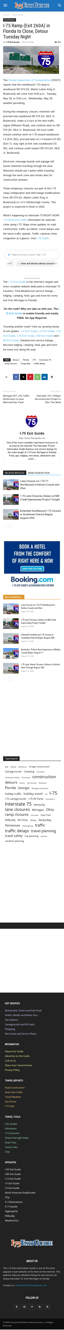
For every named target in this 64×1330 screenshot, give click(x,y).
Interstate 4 (50, 799)
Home (6, 14)
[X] (23, 377)
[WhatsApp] (37, 377)
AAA (6, 767)
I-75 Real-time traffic (15, 219)
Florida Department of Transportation (29, 80)
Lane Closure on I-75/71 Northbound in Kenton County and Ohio (39, 484)
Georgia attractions (40, 788)
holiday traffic (13, 793)
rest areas (34, 815)
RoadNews (17, 14)
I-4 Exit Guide (29, 331)
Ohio (50, 809)
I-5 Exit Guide (47, 331)
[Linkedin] (44, 377)
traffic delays (39, 363)
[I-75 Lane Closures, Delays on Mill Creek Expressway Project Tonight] (11, 499)
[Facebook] (16, 377)
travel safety (14, 835)
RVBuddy (10, 820)
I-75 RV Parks (35, 798)
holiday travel (33, 793)
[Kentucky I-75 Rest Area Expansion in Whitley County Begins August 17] (11, 653)
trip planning (31, 836)
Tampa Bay (25, 363)
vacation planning (14, 840)
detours (16, 359)
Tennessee (12, 825)
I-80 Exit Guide (44, 335)
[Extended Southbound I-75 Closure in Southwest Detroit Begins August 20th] (11, 514)
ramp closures (11, 363)
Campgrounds (13, 771)
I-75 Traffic (43, 238)
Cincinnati (26, 777)
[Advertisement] (32, 718)
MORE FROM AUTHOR (39, 473)
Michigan (38, 809)
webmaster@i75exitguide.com (31, 1285)
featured (42, 783)
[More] (52, 377)
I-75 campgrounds (15, 798)
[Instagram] (24, 1307)
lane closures (17, 809)
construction (44, 776)
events (22, 783)
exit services (32, 783)
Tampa (33, 820)
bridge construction (39, 766)
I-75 (34, 359)
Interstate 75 (45, 359)
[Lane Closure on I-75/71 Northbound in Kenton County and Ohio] (11, 484)
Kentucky (39, 804)
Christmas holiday (12, 777)
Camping (29, 771)
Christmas (40, 772)
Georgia (23, 787)
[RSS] (40, 1307)
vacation (44, 836)
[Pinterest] (30, 377)
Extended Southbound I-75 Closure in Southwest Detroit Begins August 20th (40, 514)
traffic (40, 825)
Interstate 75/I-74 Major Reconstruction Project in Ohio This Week (48, 399)
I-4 (46, 794)
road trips (46, 814)
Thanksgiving (27, 826)
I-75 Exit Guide (13, 42)
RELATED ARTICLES (14, 473)
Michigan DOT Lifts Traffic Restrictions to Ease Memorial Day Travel (16, 399)
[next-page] (10, 526)
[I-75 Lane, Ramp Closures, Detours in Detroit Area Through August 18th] (11, 668)
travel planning (43, 831)
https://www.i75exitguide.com (32, 438)
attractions (22, 767)
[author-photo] (32, 429)
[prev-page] (5, 526)
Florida (26, 359)
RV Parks (23, 820)
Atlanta (13, 767)
